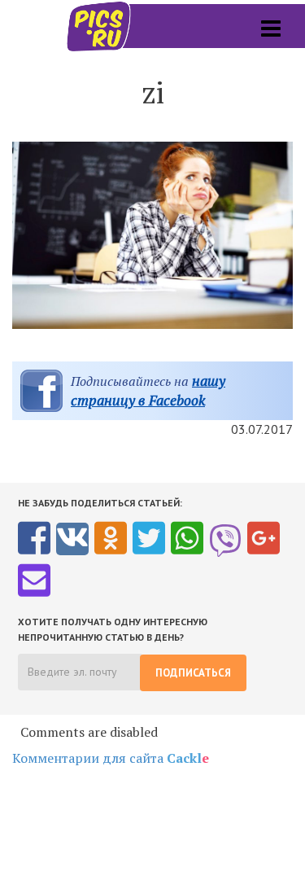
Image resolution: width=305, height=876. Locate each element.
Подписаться (193, 673)
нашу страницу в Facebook (148, 390)
